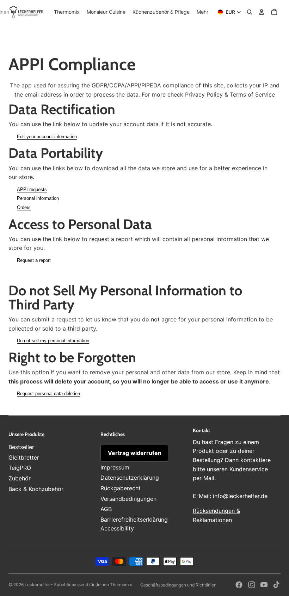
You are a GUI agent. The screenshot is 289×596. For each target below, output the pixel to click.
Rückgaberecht (120, 488)
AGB (106, 508)
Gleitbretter (23, 457)
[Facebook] (239, 584)
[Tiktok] (276, 584)
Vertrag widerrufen (134, 452)
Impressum (114, 467)
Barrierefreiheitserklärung (134, 519)
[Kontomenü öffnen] (261, 12)
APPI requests (32, 189)
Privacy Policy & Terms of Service (230, 94)
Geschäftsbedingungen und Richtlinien (178, 585)
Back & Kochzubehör (35, 488)
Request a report (34, 260)
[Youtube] (264, 584)
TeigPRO (19, 467)
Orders (24, 207)
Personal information (38, 198)
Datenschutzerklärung (129, 477)
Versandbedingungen (128, 498)
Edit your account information (47, 136)
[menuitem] (202, 12)
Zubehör (19, 478)
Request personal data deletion (48, 393)
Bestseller (21, 446)
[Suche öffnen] (249, 12)
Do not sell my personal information (53, 340)
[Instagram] (251, 584)
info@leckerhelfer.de (240, 495)
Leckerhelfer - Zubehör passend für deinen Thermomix (78, 584)
